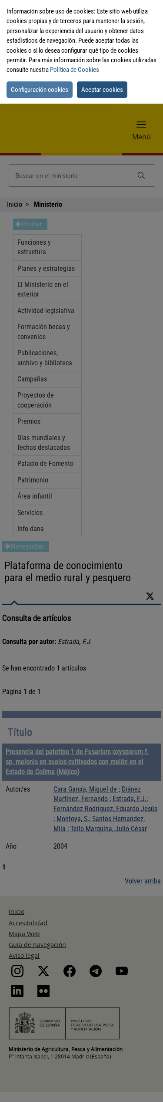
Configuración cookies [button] (39, 90)
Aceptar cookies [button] (102, 90)
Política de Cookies (74, 70)
